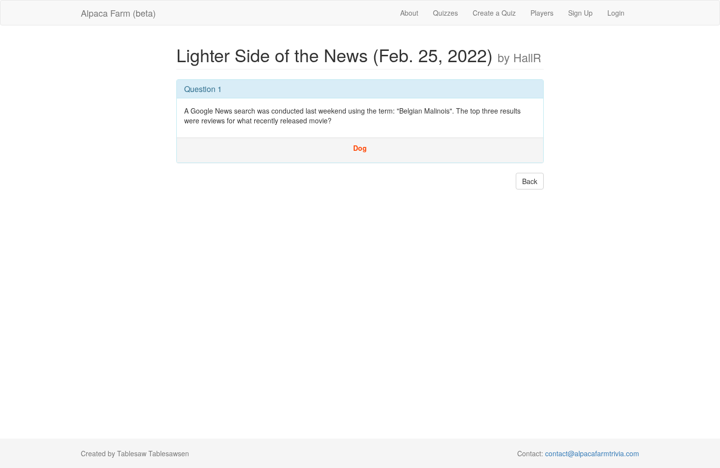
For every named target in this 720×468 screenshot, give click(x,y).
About (409, 13)
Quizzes (445, 13)
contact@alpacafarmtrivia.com (592, 453)
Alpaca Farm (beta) (118, 12)
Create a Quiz (494, 13)
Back (529, 181)
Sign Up (580, 13)
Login (615, 13)
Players (541, 13)
